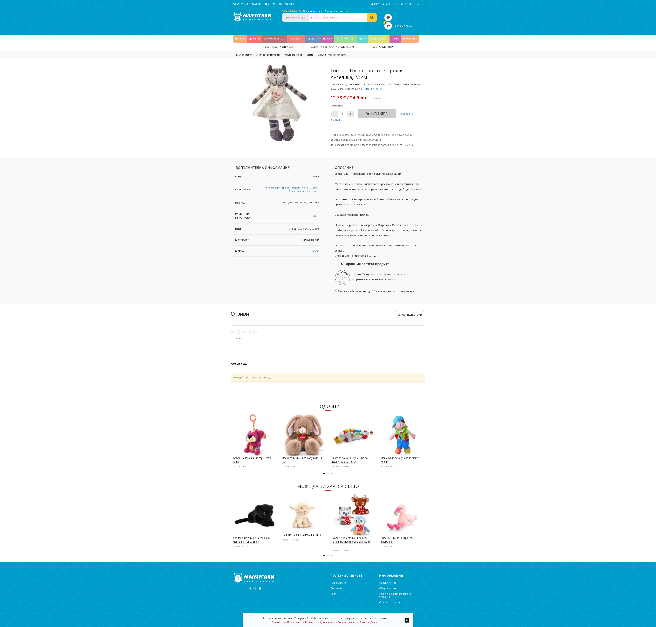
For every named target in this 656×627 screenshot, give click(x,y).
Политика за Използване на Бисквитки (370, 322)
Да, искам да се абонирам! (365, 335)
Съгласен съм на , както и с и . (365, 323)
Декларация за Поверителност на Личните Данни (349, 622)
